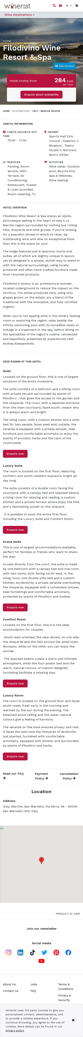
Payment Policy (41, 776)
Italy (35, 111)
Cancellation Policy (69, 776)
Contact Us (10, 991)
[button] (64, 66)
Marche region (50, 111)
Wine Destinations (18, 15)
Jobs (33, 984)
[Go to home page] (17, 6)
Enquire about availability (41, 94)
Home (6, 111)
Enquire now (15, 453)
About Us (9, 984)
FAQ (33, 991)
